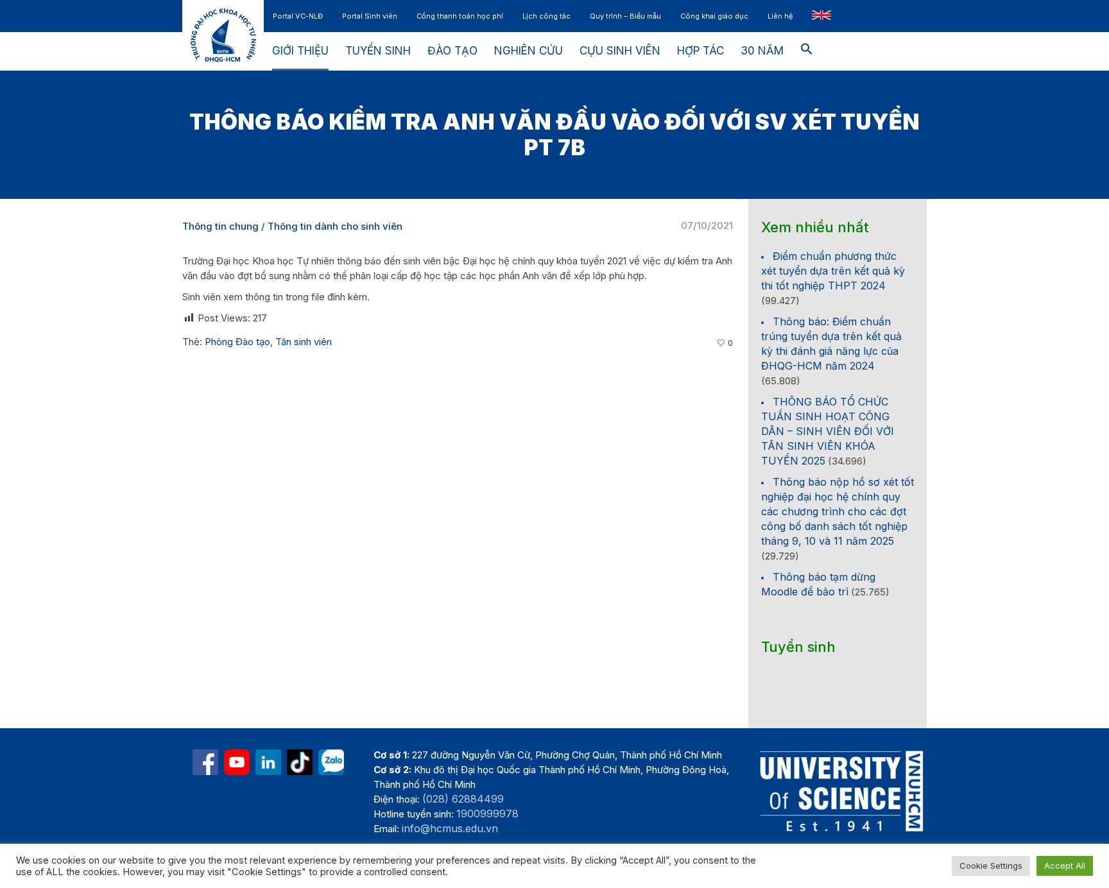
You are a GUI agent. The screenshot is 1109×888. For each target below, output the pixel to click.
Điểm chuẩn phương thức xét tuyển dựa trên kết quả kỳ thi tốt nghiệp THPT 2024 (833, 271)
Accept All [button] (1064, 865)
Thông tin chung (220, 226)
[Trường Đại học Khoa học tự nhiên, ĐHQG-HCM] (237, 762)
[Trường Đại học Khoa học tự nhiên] (268, 762)
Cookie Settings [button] (990, 865)
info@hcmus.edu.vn (450, 828)
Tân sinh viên (303, 342)
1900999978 (487, 813)
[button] (806, 51)
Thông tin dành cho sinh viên (335, 226)
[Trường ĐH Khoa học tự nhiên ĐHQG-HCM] (205, 762)
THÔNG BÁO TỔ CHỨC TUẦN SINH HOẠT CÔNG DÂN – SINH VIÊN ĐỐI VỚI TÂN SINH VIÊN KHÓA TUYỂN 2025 (827, 431)
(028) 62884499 (463, 798)
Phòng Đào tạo (237, 342)
